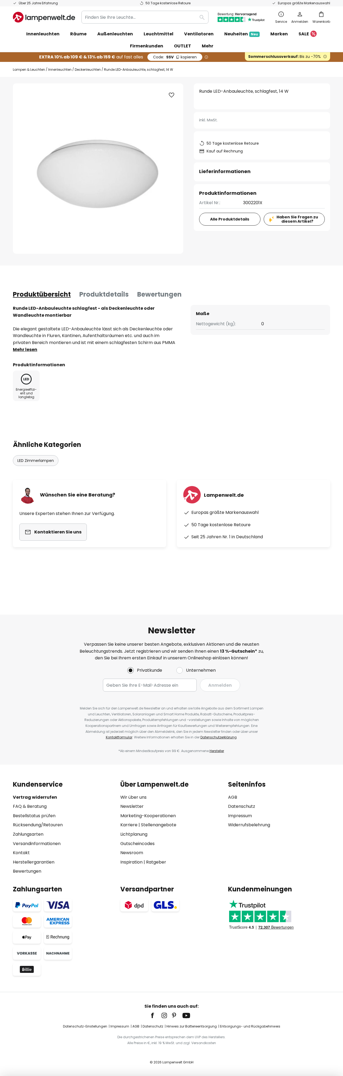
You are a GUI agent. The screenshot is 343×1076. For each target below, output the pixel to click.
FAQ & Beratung (30, 806)
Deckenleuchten (88, 69)
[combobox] (145, 17)
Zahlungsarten (28, 834)
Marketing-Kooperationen (148, 816)
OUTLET (182, 46)
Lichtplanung (133, 834)
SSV (175, 57)
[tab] (42, 294)
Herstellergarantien (33, 862)
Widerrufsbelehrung (249, 825)
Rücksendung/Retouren (38, 825)
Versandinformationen (37, 843)
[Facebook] (156, 1015)
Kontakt (21, 853)
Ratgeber (156, 862)
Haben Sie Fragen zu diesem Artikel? (297, 219)
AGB (232, 797)
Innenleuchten (60, 69)
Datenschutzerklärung (218, 737)
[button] (171, 95)
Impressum (240, 816)
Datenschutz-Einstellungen (85, 1026)
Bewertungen (159, 294)
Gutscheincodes (137, 843)
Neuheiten (241, 34)
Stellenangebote (158, 825)
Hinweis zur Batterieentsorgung (191, 1026)
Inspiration (131, 862)
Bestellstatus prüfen (34, 816)
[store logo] (44, 17)
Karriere (128, 825)
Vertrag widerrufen (35, 797)
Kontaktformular (119, 737)
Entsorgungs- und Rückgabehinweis (250, 1026)
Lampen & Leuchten (29, 69)
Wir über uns (133, 797)
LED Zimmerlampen (35, 460)
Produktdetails (104, 294)
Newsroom (131, 853)
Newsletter (132, 806)
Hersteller (217, 751)
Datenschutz (241, 806)
